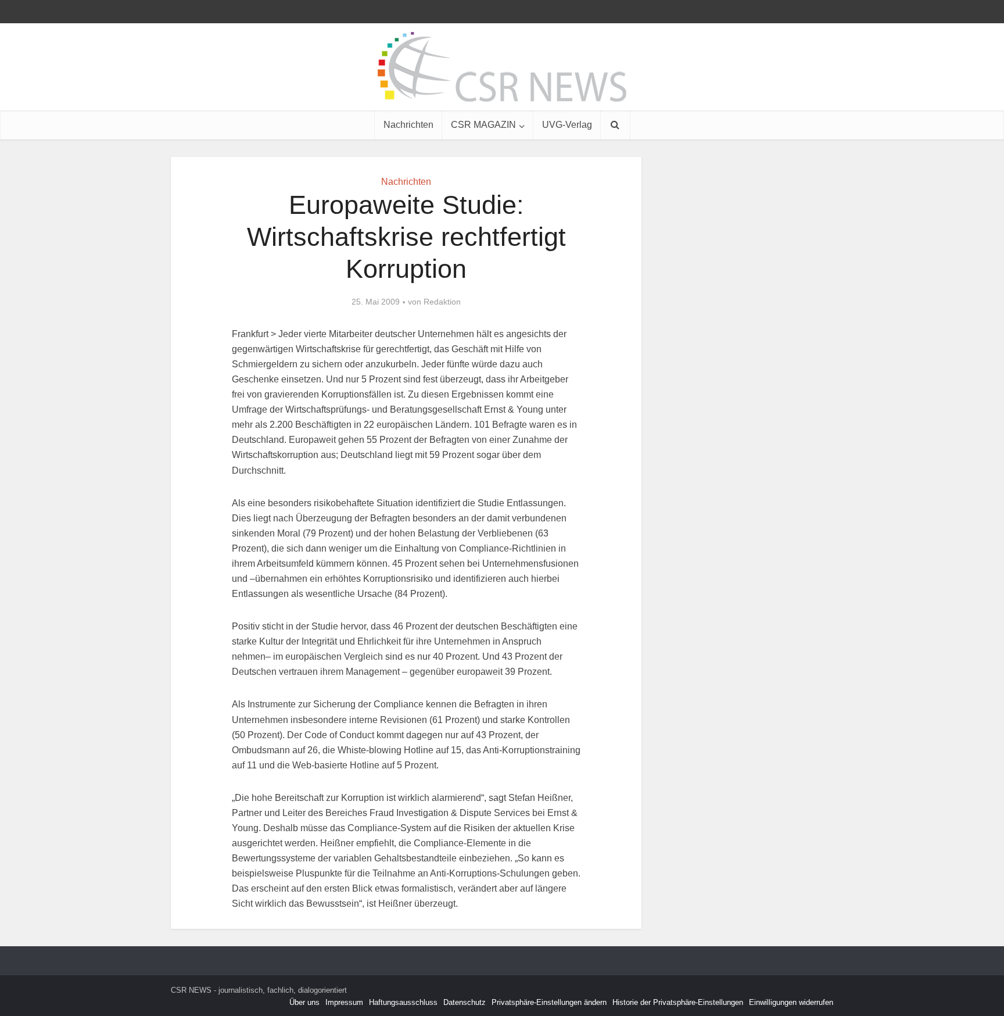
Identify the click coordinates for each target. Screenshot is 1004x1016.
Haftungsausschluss (403, 1002)
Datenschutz (464, 1002)
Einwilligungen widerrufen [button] (791, 1002)
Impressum (344, 1002)
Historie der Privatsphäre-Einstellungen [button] (677, 1002)
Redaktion (442, 301)
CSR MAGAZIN (483, 125)
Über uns (304, 1002)
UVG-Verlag (567, 125)
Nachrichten (408, 125)
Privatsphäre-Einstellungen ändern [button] (549, 1002)
